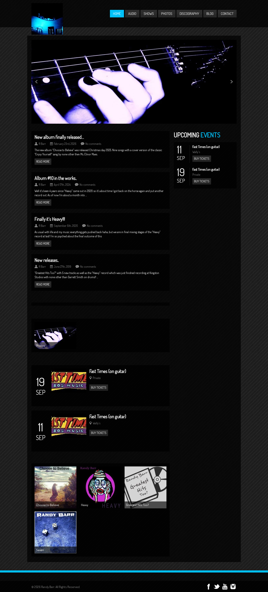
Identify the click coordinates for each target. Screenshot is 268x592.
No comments (93, 143)
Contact (227, 13)
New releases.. (47, 260)
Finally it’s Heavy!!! (50, 219)
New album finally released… (59, 137)
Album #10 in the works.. (56, 178)
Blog (210, 13)
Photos (166, 13)
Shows (149, 13)
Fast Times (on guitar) (107, 371)
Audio (132, 13)
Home (117, 13)
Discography (189, 13)
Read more (43, 161)
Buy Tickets (98, 387)
